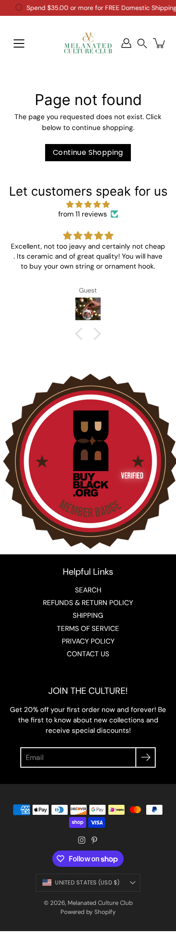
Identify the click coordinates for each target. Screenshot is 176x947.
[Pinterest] (94, 840)
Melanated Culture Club (100, 903)
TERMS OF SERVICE (88, 628)
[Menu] (19, 43)
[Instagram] (82, 840)
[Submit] (145, 757)
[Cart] (160, 43)
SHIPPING (88, 615)
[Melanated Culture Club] (88, 43)
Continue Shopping (88, 152)
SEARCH (88, 590)
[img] (88, 204)
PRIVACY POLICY (88, 641)
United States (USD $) (87, 882)
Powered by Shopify (88, 912)
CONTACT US (88, 654)
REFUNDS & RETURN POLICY (88, 602)
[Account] (126, 43)
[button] (142, 43)
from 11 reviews (82, 214)
